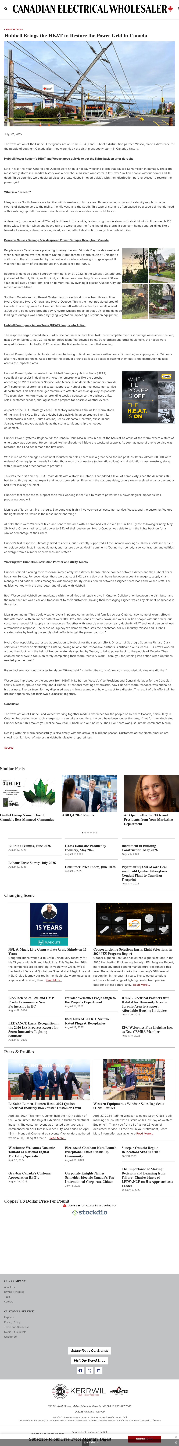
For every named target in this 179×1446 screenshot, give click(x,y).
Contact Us (10, 1336)
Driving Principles (14, 1291)
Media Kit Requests (15, 1331)
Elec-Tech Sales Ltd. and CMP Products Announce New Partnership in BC (31, 1002)
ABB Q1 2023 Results (78, 815)
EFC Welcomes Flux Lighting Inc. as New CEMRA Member (147, 1029)
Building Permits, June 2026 (29, 846)
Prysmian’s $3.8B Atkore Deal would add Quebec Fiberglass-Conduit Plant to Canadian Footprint (144, 873)
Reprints (9, 1317)
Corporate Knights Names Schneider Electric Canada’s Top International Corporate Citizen (89, 1177)
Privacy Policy (12, 1322)
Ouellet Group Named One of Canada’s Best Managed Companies (27, 817)
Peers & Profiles (19, 1051)
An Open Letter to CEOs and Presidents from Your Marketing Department (148, 819)
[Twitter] (89, 1370)
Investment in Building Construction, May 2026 (140, 848)
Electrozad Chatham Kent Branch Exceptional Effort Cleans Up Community (90, 1152)
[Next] (173, 802)
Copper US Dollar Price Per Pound (36, 1201)
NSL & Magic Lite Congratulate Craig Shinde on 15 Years (47, 951)
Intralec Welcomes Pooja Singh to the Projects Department (90, 1000)
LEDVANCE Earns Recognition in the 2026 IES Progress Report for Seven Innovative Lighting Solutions (33, 1029)
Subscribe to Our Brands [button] (89, 1350)
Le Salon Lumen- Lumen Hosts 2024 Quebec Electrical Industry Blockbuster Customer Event (44, 1106)
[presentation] (27, 793)
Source (8, 747)
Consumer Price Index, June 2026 (90, 867)
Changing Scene (19, 895)
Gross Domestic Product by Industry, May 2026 (85, 848)
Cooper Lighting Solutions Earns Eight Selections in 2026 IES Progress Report (132, 951)
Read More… (54, 980)
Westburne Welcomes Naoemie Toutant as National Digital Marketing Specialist (31, 1152)
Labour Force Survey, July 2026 (32, 863)
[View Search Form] (6, 9)
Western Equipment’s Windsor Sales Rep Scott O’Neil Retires (128, 1106)
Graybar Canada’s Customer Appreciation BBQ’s (30, 1175)
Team (7, 1296)
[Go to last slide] (5, 802)
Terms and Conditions (16, 1327)
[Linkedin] (98, 1370)
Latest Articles (13, 29)
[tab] (82, 832)
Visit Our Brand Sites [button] (89, 1360)
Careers (8, 1301)
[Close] (176, 1437)
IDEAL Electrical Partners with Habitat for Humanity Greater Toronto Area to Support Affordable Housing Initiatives (146, 1004)
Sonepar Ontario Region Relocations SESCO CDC (141, 1150)
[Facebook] (80, 1370)
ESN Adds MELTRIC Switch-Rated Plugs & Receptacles (87, 1021)
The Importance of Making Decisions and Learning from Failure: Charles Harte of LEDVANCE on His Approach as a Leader (147, 1177)
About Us (9, 1287)
